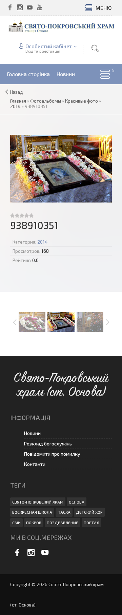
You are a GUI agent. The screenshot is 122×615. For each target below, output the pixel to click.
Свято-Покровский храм (37, 501)
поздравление (62, 522)
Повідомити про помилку (52, 454)
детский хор (89, 512)
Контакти (34, 464)
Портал (91, 522)
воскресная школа (32, 512)
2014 (42, 242)
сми (16, 522)
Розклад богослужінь (48, 443)
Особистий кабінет (48, 46)
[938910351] (61, 169)
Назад (16, 92)
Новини (32, 433)
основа (76, 501)
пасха (64, 512)
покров (33, 522)
